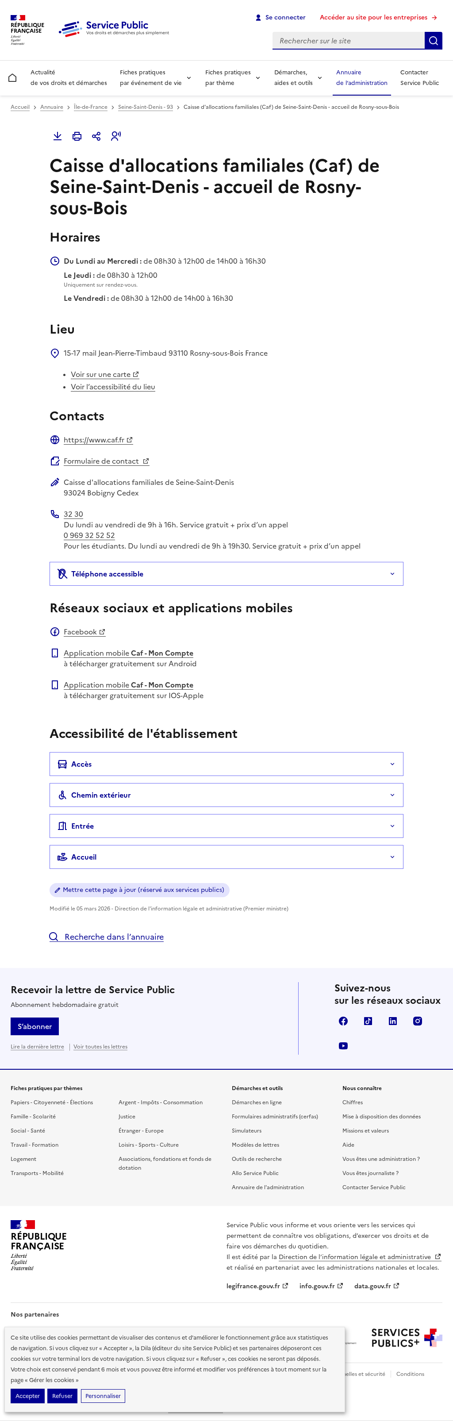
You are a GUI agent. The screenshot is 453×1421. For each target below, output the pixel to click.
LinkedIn (393, 1021)
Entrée (82, 826)
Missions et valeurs (365, 1131)
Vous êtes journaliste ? (370, 1173)
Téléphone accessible (107, 573)
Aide (348, 1145)
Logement (23, 1159)
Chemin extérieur (101, 795)
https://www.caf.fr (94, 439)
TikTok (368, 1021)
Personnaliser (103, 1396)
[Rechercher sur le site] (433, 41)
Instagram (417, 1021)
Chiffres (352, 1102)
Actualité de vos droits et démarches (69, 77)
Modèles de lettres (255, 1145)
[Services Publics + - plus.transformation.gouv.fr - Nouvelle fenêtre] (407, 1338)
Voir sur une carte (101, 374)
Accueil (20, 107)
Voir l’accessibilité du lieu (113, 386)
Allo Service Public (255, 1173)
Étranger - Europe (141, 1131)
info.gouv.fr (317, 1286)
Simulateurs (246, 1131)
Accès (81, 764)
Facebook (80, 631)
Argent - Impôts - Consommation (161, 1102)
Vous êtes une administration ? (381, 1159)
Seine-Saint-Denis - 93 (145, 107)
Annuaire (51, 107)
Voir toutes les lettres (100, 1047)
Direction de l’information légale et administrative (356, 1257)
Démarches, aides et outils (293, 77)
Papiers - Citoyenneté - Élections (52, 1102)
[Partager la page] (96, 136)
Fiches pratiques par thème (228, 77)
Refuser (62, 1396)
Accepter (27, 1396)
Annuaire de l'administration (268, 1187)
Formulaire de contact (102, 461)
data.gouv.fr (372, 1286)
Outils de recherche (257, 1159)
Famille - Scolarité (33, 1117)
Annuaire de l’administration (362, 77)
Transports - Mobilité (37, 1173)
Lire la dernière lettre (37, 1047)
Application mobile (128, 653)
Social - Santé (28, 1131)
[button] (116, 136)
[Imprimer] (77, 136)
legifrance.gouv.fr (253, 1286)
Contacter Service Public (419, 77)
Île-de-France (90, 107)
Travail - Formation (34, 1145)
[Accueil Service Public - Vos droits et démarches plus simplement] (115, 37)
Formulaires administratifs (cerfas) (275, 1117)
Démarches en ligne (257, 1102)
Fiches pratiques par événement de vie (151, 77)
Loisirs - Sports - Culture (149, 1145)
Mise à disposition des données (381, 1117)
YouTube (343, 1046)
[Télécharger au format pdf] (57, 136)
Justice (127, 1117)
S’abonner (35, 1026)
